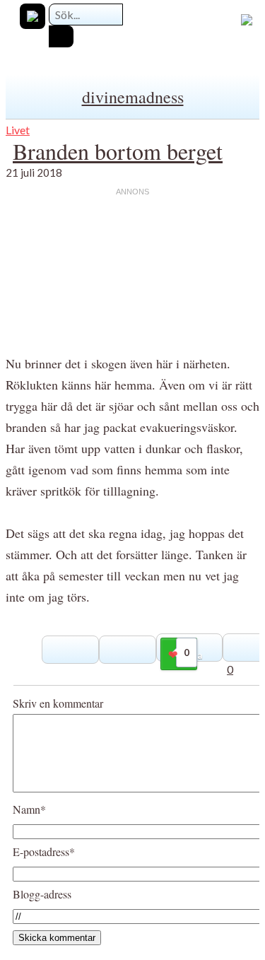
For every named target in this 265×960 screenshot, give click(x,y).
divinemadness (133, 97)
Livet (18, 129)
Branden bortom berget (118, 151)
